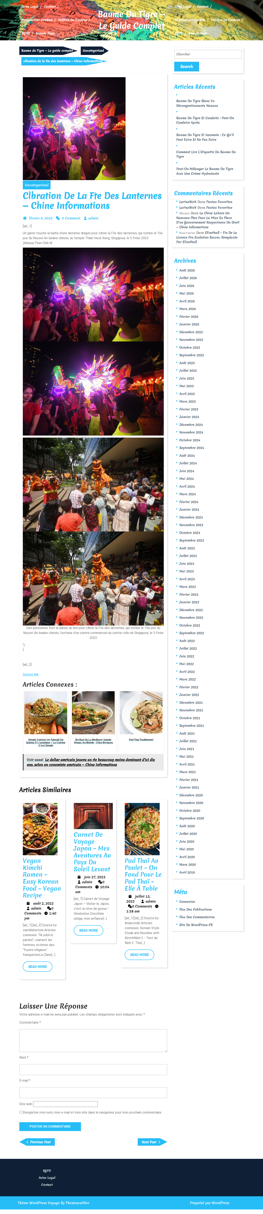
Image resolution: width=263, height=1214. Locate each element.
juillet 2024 (188, 463)
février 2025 (188, 409)
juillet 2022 (188, 648)
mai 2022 (186, 664)
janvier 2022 (189, 694)
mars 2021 (187, 772)
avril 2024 (187, 486)
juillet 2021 (188, 741)
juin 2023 (186, 563)
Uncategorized (93, 51)
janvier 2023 (189, 602)
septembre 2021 (191, 725)
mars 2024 (187, 494)
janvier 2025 (189, 417)
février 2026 (188, 316)
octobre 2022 (189, 625)
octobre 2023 (189, 532)
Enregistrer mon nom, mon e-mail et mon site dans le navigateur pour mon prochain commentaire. (92, 1112)
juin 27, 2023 (94, 877)
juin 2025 (186, 378)
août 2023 (187, 548)
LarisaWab (187, 201)
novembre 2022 (191, 617)
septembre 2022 (191, 633)
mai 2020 (186, 849)
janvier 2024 (189, 509)
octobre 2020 (189, 810)
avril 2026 (187, 301)
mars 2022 (187, 679)
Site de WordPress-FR (196, 925)
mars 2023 (187, 586)
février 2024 (188, 502)
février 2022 (188, 687)
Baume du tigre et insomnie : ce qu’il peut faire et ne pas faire (205, 137)
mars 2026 (187, 308)
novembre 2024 (191, 432)
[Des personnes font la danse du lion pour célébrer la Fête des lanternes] (93, 578)
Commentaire (30, 1022)
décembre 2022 (191, 610)
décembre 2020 (191, 795)
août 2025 (187, 363)
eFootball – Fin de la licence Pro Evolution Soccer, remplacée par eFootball (207, 237)
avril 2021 (187, 764)
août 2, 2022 (43, 903)
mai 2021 (186, 756)
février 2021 (188, 779)
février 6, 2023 (41, 218)
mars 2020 (187, 864)
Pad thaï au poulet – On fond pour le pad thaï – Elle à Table (143, 874)
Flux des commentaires (197, 917)
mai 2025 (186, 386)
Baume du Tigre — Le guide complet (131, 20)
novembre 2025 (191, 339)
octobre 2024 (189, 440)
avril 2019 (187, 872)
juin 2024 (186, 471)
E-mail (24, 1080)
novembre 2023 (191, 525)
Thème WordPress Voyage (39, 1202)
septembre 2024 (191, 447)
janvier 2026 (189, 324)
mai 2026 (186, 293)
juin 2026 (186, 285)
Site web (25, 1104)
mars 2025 (187, 401)
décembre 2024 (191, 424)
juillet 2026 (188, 278)
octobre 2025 (189, 347)
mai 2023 (186, 571)
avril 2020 (187, 857)
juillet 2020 (188, 833)
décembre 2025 (191, 332)
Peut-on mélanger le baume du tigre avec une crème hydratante (204, 171)
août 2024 (187, 455)
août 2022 (187, 640)
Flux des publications (195, 909)
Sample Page (45, 33)
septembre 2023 (191, 540)
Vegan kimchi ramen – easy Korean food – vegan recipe (42, 877)
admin (93, 218)
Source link (31, 674)
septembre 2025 (191, 355)
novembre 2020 (191, 802)
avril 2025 (187, 393)
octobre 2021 (189, 718)
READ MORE (40, 968)
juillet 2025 (188, 370)
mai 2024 (186, 478)
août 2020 (187, 826)
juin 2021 (186, 749)
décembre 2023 (191, 517)
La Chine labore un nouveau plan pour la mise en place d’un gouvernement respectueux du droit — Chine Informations (207, 220)
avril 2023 (187, 579)
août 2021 (187, 733)
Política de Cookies (72, 20)
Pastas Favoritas (219, 201)
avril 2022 (187, 671)
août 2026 (187, 270)
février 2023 (188, 594)
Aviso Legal (30, 7)
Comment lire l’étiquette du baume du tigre (206, 154)
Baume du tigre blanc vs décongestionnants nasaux (197, 103)
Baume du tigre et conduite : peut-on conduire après (205, 120)
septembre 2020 (191, 818)
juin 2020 (186, 841)
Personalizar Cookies (37, 20)
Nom (23, 1057)
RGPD (26, 33)
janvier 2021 (189, 787)
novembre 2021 (191, 710)
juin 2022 (186, 656)
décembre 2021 (191, 702)
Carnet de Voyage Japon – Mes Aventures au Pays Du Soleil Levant (92, 851)
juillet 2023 (188, 555)
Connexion (187, 901)
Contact (49, 7)
